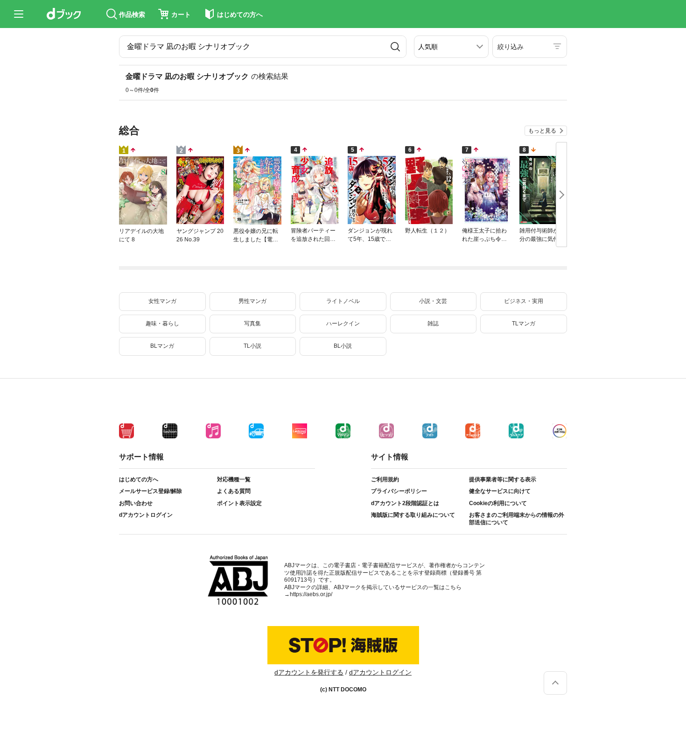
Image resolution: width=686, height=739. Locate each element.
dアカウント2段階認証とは (405, 503)
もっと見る (542, 130)
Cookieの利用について (498, 503)
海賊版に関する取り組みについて (413, 515)
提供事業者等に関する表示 (502, 479)
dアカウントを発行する (308, 672)
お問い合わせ (136, 503)
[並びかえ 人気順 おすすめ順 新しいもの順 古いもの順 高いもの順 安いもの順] (451, 46)
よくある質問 (234, 491)
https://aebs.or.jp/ (311, 594)
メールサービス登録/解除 (150, 491)
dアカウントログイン (146, 515)
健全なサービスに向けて (500, 491)
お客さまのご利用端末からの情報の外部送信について (516, 519)
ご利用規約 (385, 479)
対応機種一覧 (234, 479)
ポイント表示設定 (239, 503)
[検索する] (395, 46)
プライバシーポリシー (399, 491)
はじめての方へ (138, 479)
